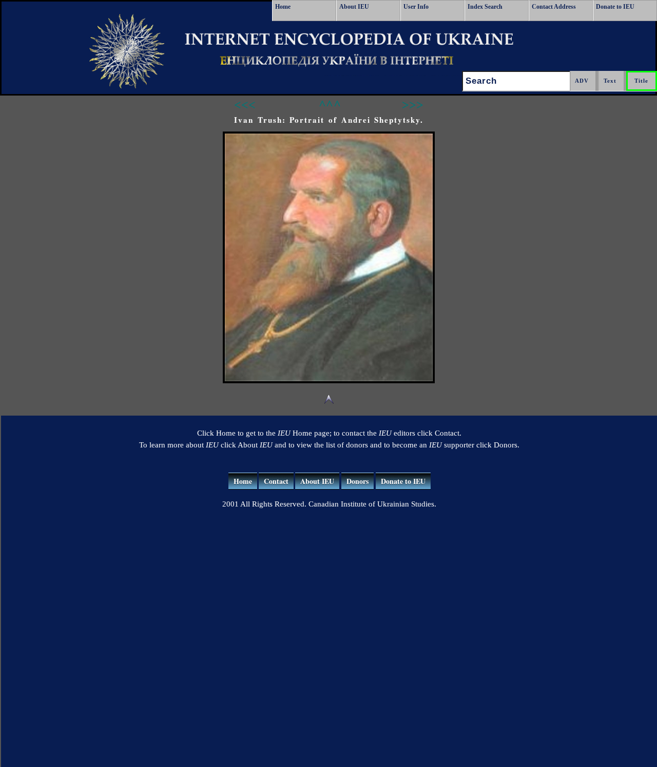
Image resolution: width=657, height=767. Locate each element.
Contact (276, 481)
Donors (357, 481)
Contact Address (554, 6)
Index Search (485, 6)
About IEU (354, 6)
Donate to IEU (615, 6)
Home (283, 6)
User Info (416, 6)
